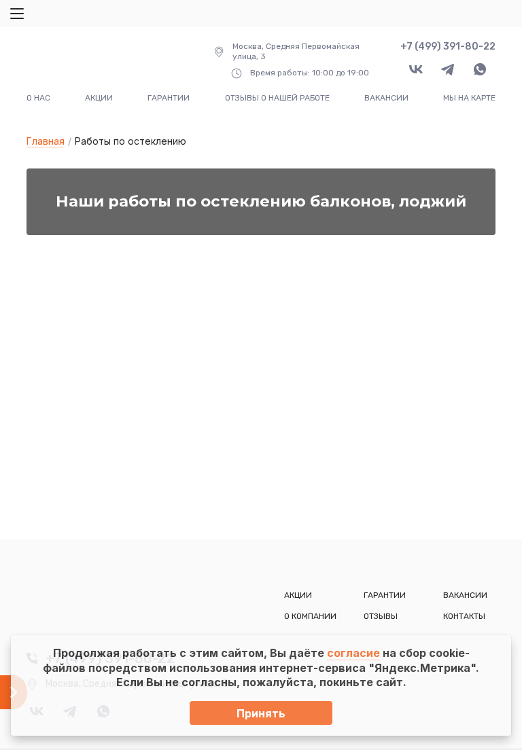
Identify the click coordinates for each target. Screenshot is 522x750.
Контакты (464, 616)
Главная (46, 141)
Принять (261, 713)
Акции (99, 98)
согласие (353, 653)
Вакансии (386, 98)
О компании (310, 616)
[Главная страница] (100, 60)
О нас (38, 98)
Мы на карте (469, 98)
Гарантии (168, 98)
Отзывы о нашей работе (277, 98)
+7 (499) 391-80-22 (447, 46)
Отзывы (381, 616)
